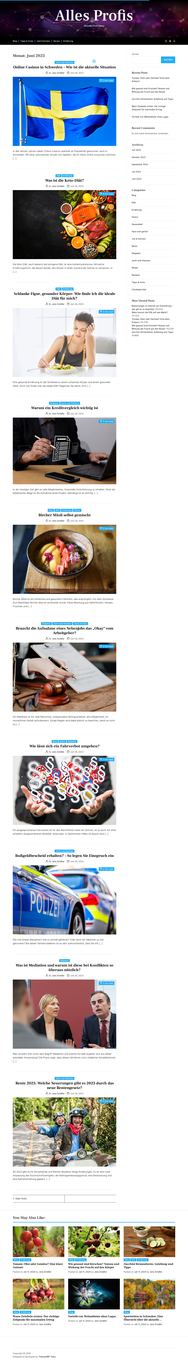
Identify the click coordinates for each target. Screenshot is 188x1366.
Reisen (56, 41)
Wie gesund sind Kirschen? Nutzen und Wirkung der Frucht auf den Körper (93, 1265)
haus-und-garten (140, 231)
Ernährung (68, 41)
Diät (58, 175)
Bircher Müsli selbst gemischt (64, 515)
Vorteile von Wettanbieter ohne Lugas (150, 116)
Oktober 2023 (138, 157)
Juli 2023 (136, 171)
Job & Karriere (43, 41)
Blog (15, 41)
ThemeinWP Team (47, 1356)
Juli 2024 (136, 150)
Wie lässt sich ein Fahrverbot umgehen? (64, 746)
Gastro (77, 510)
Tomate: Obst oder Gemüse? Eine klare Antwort (38, 1265)
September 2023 (140, 164)
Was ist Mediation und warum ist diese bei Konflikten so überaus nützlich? (64, 967)
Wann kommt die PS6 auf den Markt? (150, 312)
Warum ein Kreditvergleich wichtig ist (64, 407)
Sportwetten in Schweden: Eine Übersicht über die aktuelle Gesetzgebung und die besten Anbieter (148, 1320)
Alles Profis (94, 15)
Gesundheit (137, 224)
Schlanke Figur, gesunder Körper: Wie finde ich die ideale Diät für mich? (64, 296)
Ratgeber (54, 403)
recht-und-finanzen (64, 62)
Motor (62, 741)
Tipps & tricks (26, 41)
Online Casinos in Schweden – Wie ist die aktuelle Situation (64, 67)
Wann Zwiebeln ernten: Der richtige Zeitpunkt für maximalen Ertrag (36, 1318)
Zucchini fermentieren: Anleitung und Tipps (152, 99)
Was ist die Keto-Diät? (64, 180)
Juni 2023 (136, 179)
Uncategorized (139, 289)
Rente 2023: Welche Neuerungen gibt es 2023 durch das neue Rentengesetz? (64, 1085)
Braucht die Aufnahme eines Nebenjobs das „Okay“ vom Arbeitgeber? (64, 630)
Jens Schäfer (58, 73)
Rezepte (136, 275)
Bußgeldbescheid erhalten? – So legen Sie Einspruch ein (64, 855)
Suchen (135, 54)
